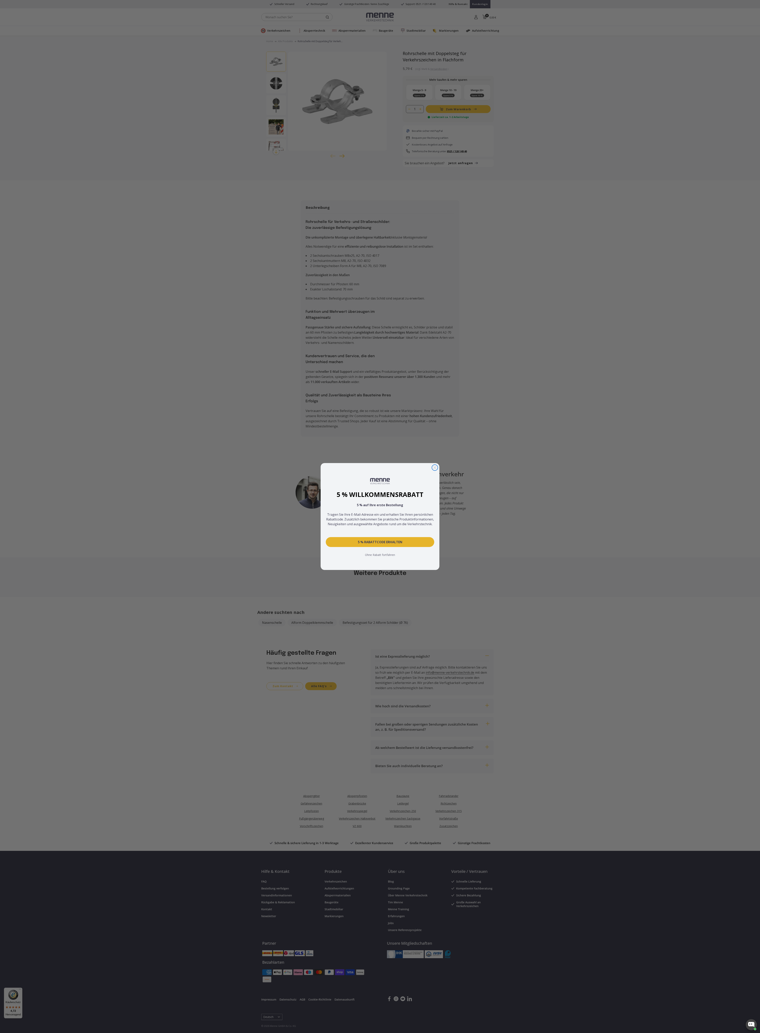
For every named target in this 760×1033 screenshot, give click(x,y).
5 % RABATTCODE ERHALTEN (380, 542)
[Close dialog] (435, 468)
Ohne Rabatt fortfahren (380, 555)
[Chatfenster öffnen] (751, 1024)
